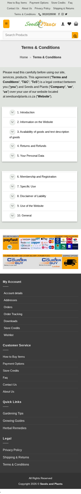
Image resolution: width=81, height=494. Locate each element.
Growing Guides (13, 420)
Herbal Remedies (14, 428)
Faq (70, 2)
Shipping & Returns (63, 8)
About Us (27, 8)
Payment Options (39, 2)
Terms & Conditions (25, 14)
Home (24, 57)
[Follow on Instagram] (62, 14)
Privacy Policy (42, 8)
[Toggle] (12, 113)
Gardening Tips (13, 413)
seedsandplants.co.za (20, 96)
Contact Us (13, 8)
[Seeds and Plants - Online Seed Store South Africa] (40, 24)
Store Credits (58, 2)
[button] (6, 24)
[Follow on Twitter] (66, 14)
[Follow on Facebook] (59, 14)
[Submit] (75, 35)
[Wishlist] (69, 24)
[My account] (63, 24)
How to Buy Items (17, 2)
